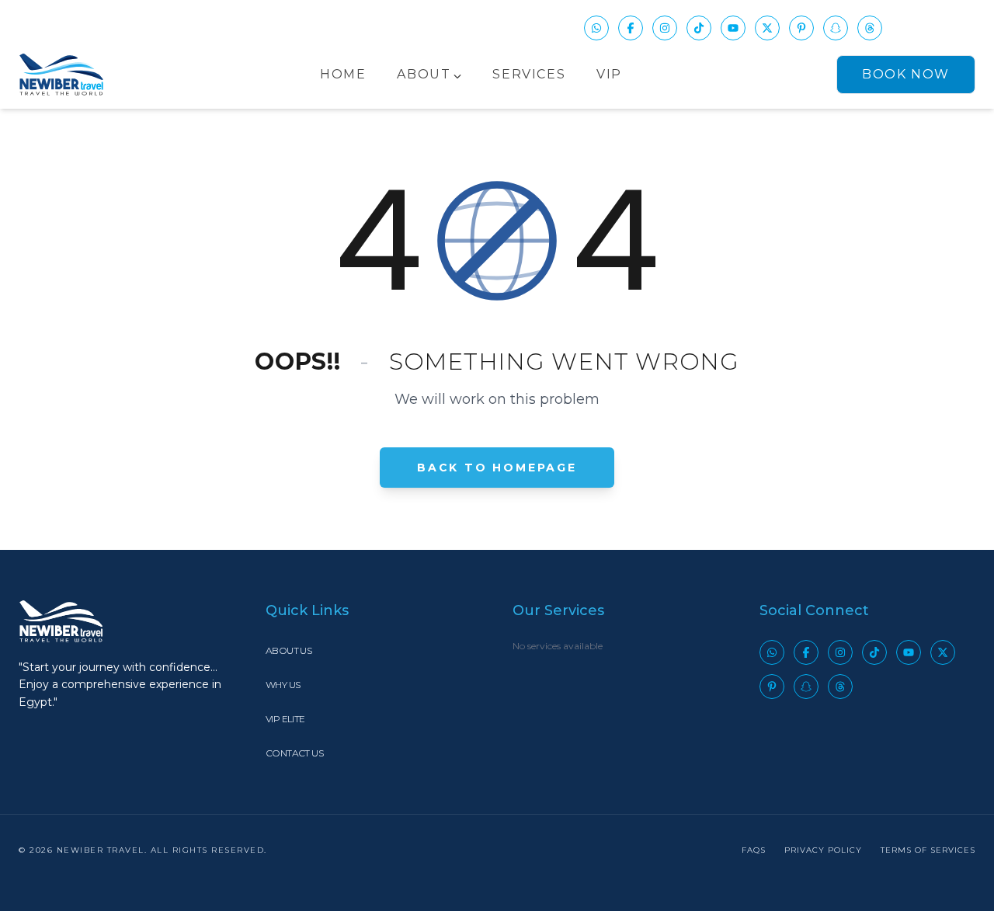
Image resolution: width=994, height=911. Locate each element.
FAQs (754, 850)
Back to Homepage (497, 468)
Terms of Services (928, 850)
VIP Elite (285, 719)
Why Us (283, 684)
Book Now (906, 74)
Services (528, 74)
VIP (609, 74)
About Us (288, 650)
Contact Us (294, 753)
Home (343, 74)
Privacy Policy (823, 850)
